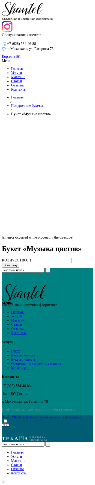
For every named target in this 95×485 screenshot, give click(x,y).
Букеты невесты (23, 359)
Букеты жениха (23, 355)
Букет (15, 351)
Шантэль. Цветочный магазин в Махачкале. (48, 417)
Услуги (16, 316)
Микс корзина (22, 368)
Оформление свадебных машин (36, 363)
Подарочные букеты (27, 105)
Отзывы (17, 329)
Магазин (18, 320)
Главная (17, 97)
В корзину (11, 265)
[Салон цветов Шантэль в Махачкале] (27, 19)
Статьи (16, 324)
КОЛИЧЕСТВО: (15, 260)
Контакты (19, 333)
